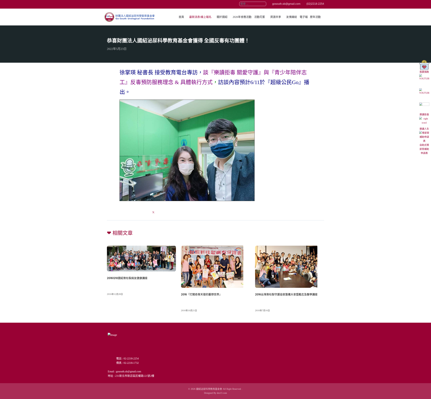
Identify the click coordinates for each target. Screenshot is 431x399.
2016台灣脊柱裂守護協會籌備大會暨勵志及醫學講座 (286, 294)
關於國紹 (222, 17)
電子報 (304, 17)
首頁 (181, 17)
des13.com (222, 393)
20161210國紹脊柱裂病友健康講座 (127, 278)
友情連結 (291, 17)
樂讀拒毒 (424, 114)
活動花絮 (259, 17)
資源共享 (275, 17)
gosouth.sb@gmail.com (286, 3)
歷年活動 (315, 17)
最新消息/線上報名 (200, 17)
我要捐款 (424, 72)
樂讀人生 (424, 129)
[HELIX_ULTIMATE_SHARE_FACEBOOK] (145, 212)
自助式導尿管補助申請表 (424, 149)
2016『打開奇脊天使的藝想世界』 (201, 294)
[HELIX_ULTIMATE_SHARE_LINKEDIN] (161, 212)
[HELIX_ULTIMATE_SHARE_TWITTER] (153, 212)
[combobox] (252, 4)
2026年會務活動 (242, 17)
